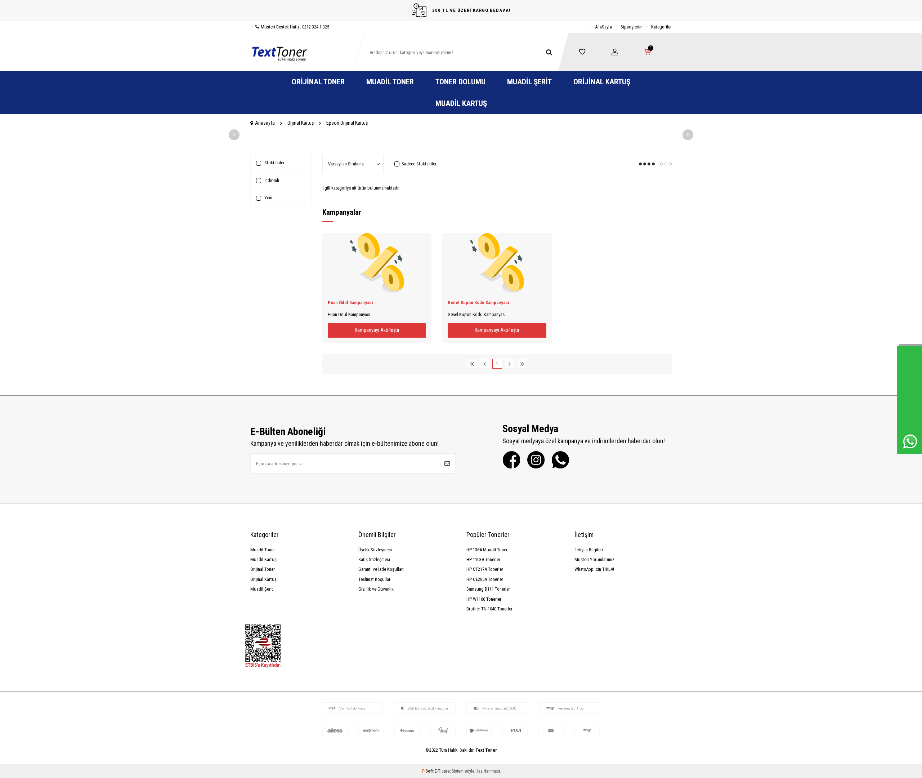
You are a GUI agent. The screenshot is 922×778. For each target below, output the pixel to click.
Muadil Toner (390, 81)
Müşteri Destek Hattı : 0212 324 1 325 (295, 27)
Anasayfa (265, 123)
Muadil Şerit (529, 81)
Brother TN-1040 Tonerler (489, 609)
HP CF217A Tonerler (484, 569)
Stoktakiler (274, 162)
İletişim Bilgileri (588, 549)
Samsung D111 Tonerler (488, 589)
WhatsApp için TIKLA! (594, 569)
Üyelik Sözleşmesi (375, 549)
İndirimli (271, 180)
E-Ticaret (443, 771)
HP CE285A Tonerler (484, 579)
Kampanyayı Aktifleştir (377, 330)
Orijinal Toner (318, 81)
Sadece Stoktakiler (419, 163)
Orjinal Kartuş (300, 123)
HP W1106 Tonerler (483, 599)
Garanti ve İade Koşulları (381, 569)
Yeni (267, 197)
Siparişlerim (632, 27)
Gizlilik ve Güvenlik (376, 589)
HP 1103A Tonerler (483, 559)
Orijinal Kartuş (601, 81)
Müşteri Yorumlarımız (594, 559)
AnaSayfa (603, 27)
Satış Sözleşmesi (374, 559)
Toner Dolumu (460, 81)
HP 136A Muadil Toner (486, 549)
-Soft (428, 771)
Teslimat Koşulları (374, 579)
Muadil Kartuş (461, 103)
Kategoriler (661, 27)
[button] (234, 134)
